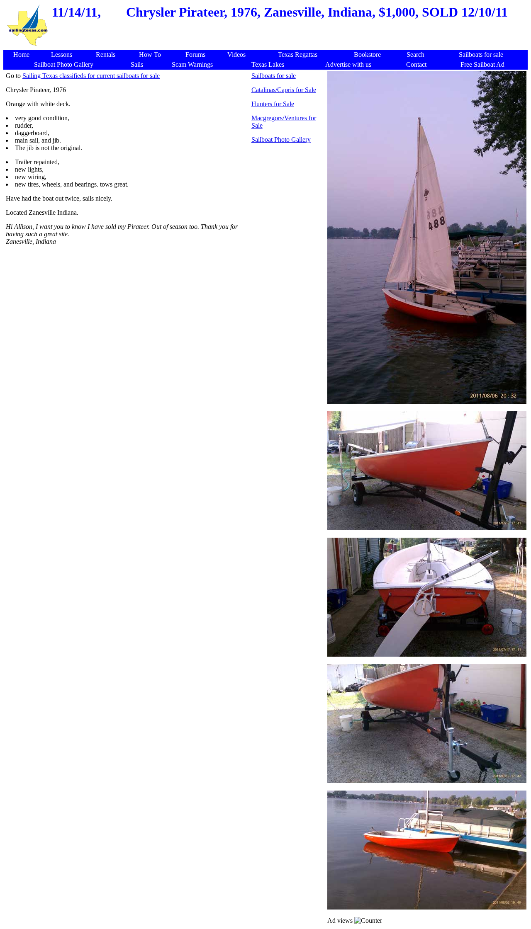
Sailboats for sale (273, 75)
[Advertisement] (165, 305)
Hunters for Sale (272, 103)
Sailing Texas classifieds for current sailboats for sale (91, 75)
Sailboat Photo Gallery (281, 139)
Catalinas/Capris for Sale (283, 89)
